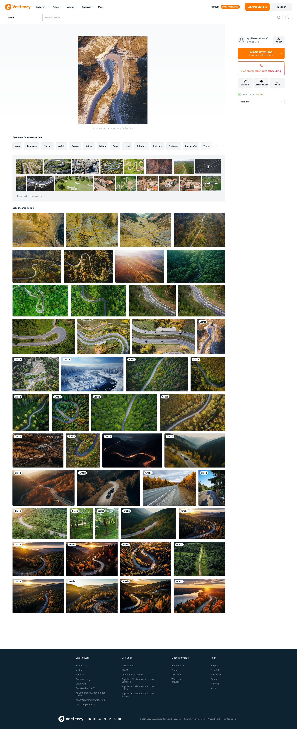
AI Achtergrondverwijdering (90, 699)
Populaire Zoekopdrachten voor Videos (138, 695)
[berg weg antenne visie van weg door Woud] (152, 300)
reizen (88, 146)
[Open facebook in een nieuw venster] (90, 719)
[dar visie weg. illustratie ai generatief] (157, 374)
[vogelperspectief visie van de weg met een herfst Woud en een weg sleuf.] (103, 336)
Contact (175, 670)
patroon (157, 146)
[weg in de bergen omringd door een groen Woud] (39, 523)
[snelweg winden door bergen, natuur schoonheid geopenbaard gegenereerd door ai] (43, 488)
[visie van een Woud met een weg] (81, 523)
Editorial (86, 6)
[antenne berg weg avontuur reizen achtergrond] (43, 336)
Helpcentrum (178, 665)
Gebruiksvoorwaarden (194, 718)
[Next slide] (220, 146)
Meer (101, 6)
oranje (75, 146)
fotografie (191, 146)
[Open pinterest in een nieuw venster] (105, 719)
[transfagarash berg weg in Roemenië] (38, 230)
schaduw (141, 146)
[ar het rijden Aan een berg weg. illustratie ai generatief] (194, 450)
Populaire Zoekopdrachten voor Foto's (138, 687)
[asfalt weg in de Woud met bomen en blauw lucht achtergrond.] (211, 488)
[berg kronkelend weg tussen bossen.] (196, 266)
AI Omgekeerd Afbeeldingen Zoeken (91, 694)
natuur (47, 146)
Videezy (80, 674)
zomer (206, 146)
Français (215, 683)
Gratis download (261, 53)
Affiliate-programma (132, 674)
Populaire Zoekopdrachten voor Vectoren (138, 680)
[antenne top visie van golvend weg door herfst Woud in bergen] (36, 266)
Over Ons (176, 674)
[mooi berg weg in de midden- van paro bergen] (40, 300)
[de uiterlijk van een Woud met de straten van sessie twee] (106, 523)
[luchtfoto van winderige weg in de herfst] (37, 450)
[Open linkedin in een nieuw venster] (100, 719)
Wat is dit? (260, 94)
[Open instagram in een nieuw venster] (95, 719)
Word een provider (176, 680)
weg (17, 146)
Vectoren (40, 6)
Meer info (244, 101)
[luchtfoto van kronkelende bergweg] (35, 374)
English (214, 665)
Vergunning (128, 665)
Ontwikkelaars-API (85, 688)
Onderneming (83, 679)
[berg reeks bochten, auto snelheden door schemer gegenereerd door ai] (132, 450)
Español (215, 670)
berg (115, 146)
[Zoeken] (279, 17)
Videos (70, 6)
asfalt (61, 146)
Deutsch (215, 679)
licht (127, 146)
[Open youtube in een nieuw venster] (119, 719)
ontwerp (173, 146)
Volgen (278, 41)
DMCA (125, 670)
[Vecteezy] (18, 7)
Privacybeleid (214, 718)
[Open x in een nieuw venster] (114, 719)
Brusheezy (81, 665)
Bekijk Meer (211, 183)
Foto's (56, 6)
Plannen (215, 6)
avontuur (32, 146)
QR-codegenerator (85, 704)
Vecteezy (80, 670)
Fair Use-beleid (229, 718)
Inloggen (281, 6)
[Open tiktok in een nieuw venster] (110, 719)
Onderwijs (81, 683)
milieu (102, 146)
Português (216, 674)
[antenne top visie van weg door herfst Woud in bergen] (199, 230)
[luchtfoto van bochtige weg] (211, 336)
